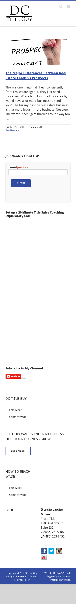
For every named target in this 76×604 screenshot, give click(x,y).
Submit (21, 183)
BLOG (10, 510)
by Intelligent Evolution (60, 578)
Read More (11, 130)
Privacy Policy (23, 579)
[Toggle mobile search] (61, 6)
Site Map (32, 576)
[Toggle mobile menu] (68, 6)
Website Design (52, 573)
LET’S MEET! (18, 450)
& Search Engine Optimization (58, 574)
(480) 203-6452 (54, 536)
